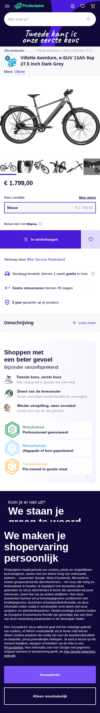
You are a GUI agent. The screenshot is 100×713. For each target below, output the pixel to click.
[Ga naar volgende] (93, 117)
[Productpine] (29, 6)
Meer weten (87, 197)
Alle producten (14, 50)
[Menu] (7, 6)
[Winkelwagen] (93, 6)
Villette (19, 72)
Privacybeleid (13, 647)
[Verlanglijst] (82, 6)
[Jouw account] (72, 6)
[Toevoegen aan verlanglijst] (91, 239)
